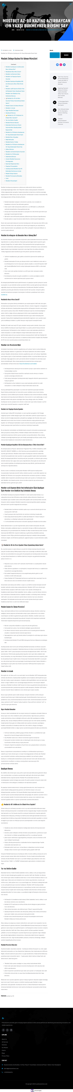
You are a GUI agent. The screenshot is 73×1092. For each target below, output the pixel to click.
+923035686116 (8, 1072)
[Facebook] (57, 64)
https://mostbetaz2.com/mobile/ (28, 363)
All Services (5, 1042)
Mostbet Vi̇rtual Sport (11, 181)
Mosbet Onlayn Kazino (11, 173)
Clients (4, 1050)
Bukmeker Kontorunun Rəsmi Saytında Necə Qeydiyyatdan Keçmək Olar (13, 127)
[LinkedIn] (64, 64)
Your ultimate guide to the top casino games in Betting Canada (63, 111)
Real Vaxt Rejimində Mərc (12, 164)
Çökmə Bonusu (10, 149)
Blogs (3, 1053)
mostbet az (4, 294)
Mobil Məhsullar (10, 139)
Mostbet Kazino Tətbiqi (12, 142)
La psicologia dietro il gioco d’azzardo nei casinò (63, 103)
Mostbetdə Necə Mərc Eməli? (13, 71)
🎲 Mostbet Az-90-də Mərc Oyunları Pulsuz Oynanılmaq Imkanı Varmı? (15, 101)
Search (51, 50)
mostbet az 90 (20, 30)
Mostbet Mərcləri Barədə (12, 122)
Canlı (7, 178)
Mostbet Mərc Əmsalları (12, 137)
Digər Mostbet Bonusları (12, 110)
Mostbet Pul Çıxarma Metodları (14, 176)
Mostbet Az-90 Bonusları (12, 154)
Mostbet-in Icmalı (10, 108)
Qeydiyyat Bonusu (11, 113)
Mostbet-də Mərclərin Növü (13, 74)
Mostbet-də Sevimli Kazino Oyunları (15, 151)
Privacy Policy (5, 1056)
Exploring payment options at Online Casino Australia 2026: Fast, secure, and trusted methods (63, 93)
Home (13, 30)
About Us (4, 1039)
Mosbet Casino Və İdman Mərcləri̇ (14, 105)
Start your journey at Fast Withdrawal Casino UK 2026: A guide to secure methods (63, 80)
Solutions (4, 1044)
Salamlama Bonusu (11, 156)
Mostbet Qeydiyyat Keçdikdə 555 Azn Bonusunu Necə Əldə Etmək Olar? (14, 84)
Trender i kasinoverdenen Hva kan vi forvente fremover (63, 121)
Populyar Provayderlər (12, 166)
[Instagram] (61, 64)
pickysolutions (19, 50)
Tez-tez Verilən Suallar (12, 120)
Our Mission (5, 1047)
